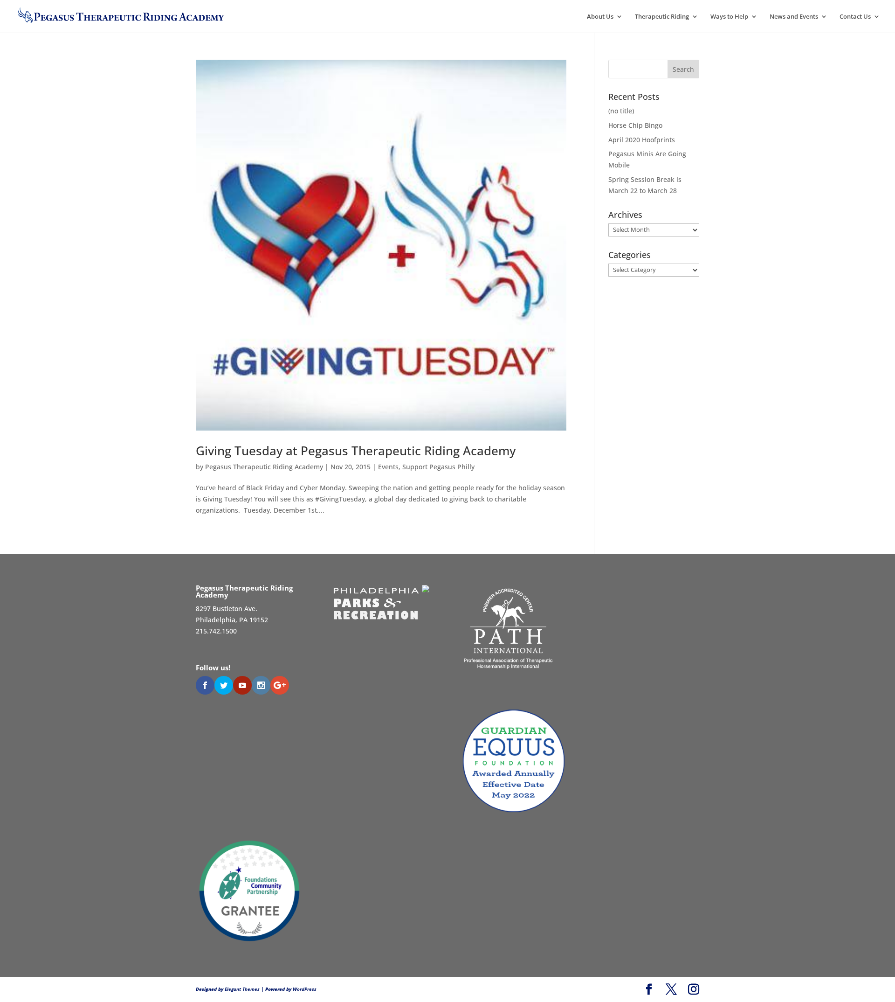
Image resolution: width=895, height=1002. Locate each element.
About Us (600, 17)
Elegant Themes (242, 989)
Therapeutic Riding (662, 17)
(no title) (621, 110)
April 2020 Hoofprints (641, 139)
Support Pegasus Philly (438, 466)
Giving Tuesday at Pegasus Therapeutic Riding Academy (356, 450)
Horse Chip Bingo (635, 125)
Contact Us (855, 17)
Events (388, 466)
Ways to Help (729, 17)
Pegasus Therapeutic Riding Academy (264, 466)
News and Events (794, 17)
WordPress (305, 989)
